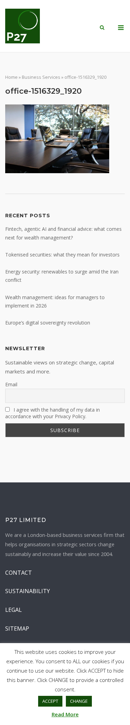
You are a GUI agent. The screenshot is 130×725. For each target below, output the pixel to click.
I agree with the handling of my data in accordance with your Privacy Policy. (52, 413)
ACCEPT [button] (50, 701)
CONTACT (18, 572)
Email (11, 384)
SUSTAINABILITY (27, 591)
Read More (65, 714)
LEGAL (13, 610)
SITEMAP (17, 628)
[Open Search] (102, 28)
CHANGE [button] (79, 701)
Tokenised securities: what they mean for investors (62, 254)
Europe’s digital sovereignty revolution (47, 322)
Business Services (41, 77)
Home (11, 77)
